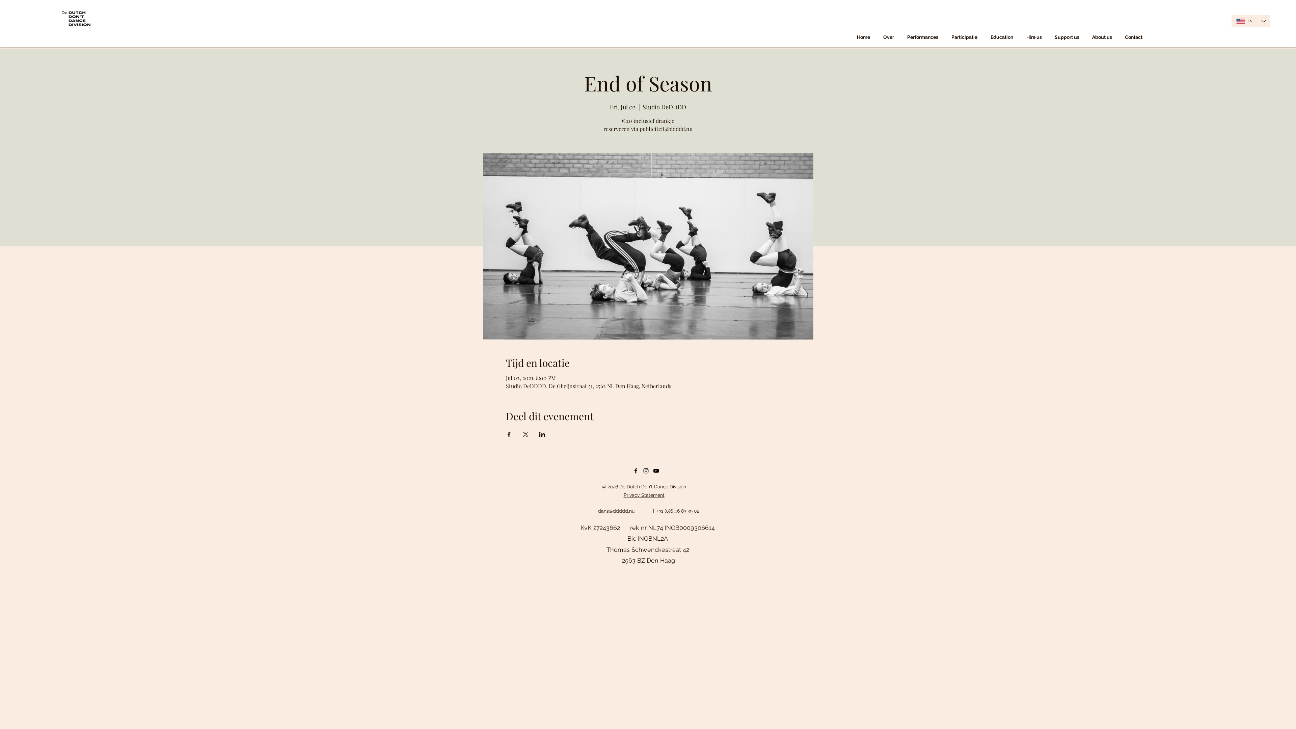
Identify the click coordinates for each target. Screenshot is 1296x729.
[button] (922, 37)
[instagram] (646, 470)
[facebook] (635, 470)
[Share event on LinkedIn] (542, 434)
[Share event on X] (525, 434)
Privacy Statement (644, 495)
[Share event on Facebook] (509, 434)
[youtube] (656, 470)
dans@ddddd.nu (616, 511)
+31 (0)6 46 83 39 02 (678, 511)
